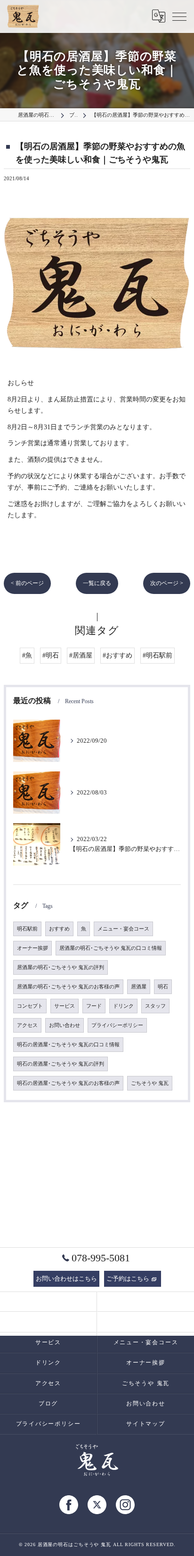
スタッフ (155, 1006)
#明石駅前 (157, 655)
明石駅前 (27, 928)
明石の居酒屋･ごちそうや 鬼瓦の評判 (60, 1064)
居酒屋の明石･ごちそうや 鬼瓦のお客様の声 (68, 986)
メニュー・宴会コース (123, 928)
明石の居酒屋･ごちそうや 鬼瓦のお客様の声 (68, 1083)
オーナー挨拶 (32, 948)
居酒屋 (138, 986)
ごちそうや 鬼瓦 (150, 1083)
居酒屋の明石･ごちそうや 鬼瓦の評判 (60, 967)
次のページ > (166, 583)
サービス (64, 1006)
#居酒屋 (80, 655)
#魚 (27, 655)
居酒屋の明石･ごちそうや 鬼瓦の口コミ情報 (110, 948)
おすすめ (59, 928)
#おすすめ (117, 655)
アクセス (27, 1025)
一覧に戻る (97, 583)
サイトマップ (145, 1423)
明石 (163, 986)
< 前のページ (27, 583)
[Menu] (179, 16)
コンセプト (30, 1006)
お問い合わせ (64, 1025)
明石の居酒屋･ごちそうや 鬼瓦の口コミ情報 (68, 1044)
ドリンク (123, 1006)
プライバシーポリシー (117, 1025)
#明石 (50, 655)
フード (94, 1006)
